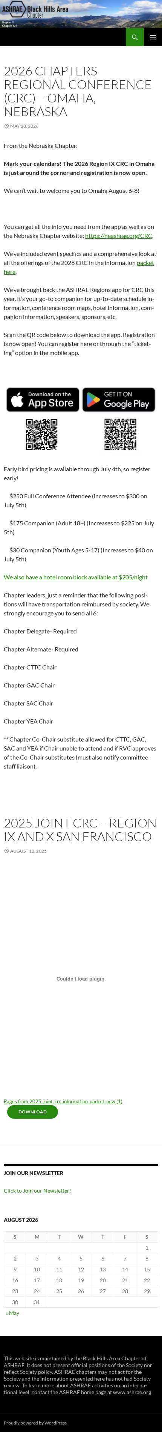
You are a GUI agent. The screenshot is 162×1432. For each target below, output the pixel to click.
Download (32, 1112)
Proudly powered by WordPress (35, 1423)
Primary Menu (153, 37)
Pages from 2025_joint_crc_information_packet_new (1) (63, 1101)
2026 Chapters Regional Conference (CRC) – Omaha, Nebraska (78, 91)
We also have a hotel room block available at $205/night (76, 577)
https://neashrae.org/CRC (118, 235)
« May (12, 1313)
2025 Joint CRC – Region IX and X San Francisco (80, 829)
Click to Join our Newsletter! (37, 1190)
